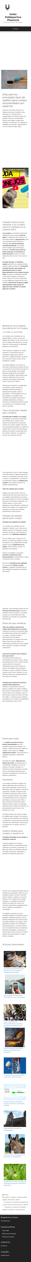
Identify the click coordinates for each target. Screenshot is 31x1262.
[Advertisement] (15, 53)
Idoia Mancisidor (5, 1221)
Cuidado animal (22, 1197)
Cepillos (7, 1197)
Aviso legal (5, 1230)
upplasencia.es (5, 1255)
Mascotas (11, 1199)
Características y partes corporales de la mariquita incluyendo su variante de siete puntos (15, 1183)
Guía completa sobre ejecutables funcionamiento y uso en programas (14, 996)
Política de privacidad (9, 1233)
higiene (4, 1199)
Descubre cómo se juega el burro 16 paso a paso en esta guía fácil (14, 1156)
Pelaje (17, 1199)
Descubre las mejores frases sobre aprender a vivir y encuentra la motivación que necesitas (14, 970)
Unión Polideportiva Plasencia (13, 17)
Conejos (13, 1197)
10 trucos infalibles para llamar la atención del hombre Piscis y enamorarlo (13, 1050)
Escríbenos (4, 1246)
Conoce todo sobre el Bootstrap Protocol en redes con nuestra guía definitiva (14, 1103)
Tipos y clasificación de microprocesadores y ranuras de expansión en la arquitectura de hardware (13, 1024)
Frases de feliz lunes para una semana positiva (12, 1129)
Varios (6, 1195)
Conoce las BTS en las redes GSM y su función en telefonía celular (14, 1076)
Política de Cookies (8, 1237)
